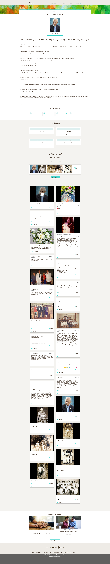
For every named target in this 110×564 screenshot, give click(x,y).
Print (79, 0)
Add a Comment (35, 224)
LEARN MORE (68, 534)
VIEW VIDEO (68, 134)
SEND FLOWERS (35, 251)
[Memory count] (49, 161)
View (76, 170)
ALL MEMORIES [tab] (50, 182)
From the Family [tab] (59, 182)
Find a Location (67, 0)
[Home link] (32, 3)
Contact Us (74, 0)
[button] (54, 3)
